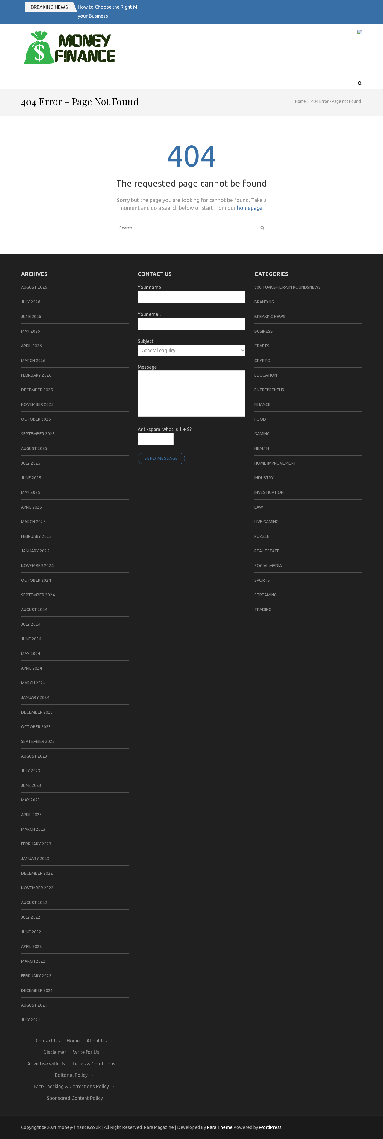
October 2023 (36, 726)
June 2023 (31, 785)
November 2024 (37, 565)
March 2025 (33, 521)
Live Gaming (266, 521)
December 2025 (37, 389)
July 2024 (30, 624)
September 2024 (38, 595)
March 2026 (33, 360)
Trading (262, 609)
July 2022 (30, 917)
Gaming (262, 433)
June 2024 (31, 638)
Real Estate (266, 551)
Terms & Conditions (93, 1063)
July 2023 (30, 770)
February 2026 (36, 375)
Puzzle (261, 536)
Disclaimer (54, 1052)
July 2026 (30, 302)
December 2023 (37, 712)
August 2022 (34, 902)
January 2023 (35, 858)
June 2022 (31, 931)
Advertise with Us (46, 1063)
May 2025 (30, 492)
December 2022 (37, 873)
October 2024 (36, 580)
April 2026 (31, 345)
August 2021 (34, 1005)
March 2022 (33, 961)
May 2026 (30, 331)
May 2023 (30, 800)
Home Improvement (275, 463)
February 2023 (36, 844)
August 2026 (34, 287)
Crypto (262, 360)
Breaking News (49, 7)
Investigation (269, 492)
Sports (262, 580)
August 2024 (34, 609)
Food (260, 419)
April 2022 (31, 946)
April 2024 (31, 668)
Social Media (268, 565)
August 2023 (34, 756)
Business (263, 331)
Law (258, 507)
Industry (264, 477)
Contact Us (48, 1040)
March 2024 (33, 682)
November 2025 (37, 404)
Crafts (261, 345)
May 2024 (30, 653)
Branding (264, 302)
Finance (262, 404)
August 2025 (34, 448)
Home (73, 1040)
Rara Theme (219, 1127)
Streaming (265, 595)
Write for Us (86, 1052)
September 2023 (38, 741)
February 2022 (36, 975)
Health (261, 448)
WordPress (270, 1127)
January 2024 (35, 697)
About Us (96, 1040)
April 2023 (31, 814)
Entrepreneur (269, 389)
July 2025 (30, 463)
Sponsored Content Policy (75, 1098)
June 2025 (31, 477)
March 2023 (33, 829)
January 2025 (35, 551)
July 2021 (30, 1019)
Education (265, 375)
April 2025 (31, 507)
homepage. (250, 208)
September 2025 (38, 433)
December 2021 (37, 990)
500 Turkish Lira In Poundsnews (287, 287)
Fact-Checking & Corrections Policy (71, 1086)
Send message (161, 458)
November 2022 (37, 887)
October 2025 (36, 419)
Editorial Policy (71, 1075)
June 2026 (31, 316)
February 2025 (36, 536)
